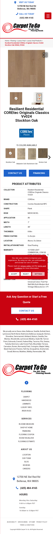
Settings (38, 274)
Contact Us (15, 173)
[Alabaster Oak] (21, 154)
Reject (26, 274)
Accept (14, 274)
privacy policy (26, 266)
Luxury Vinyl (21, 41)
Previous (3, 97)
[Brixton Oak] (42, 153)
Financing (39, 173)
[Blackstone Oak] (32, 154)
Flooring (13, 41)
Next (49, 97)
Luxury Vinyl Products (34, 41)
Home (7, 41)
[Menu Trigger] (48, 15)
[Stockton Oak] (10, 153)
